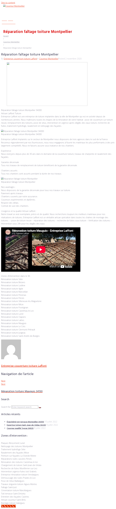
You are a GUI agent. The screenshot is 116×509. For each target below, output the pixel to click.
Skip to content (8, 2)
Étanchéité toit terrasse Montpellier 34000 (25, 422)
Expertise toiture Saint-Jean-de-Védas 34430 (26, 425)
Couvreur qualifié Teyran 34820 (20, 428)
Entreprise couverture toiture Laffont (20, 58)
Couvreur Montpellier (11, 42)
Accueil (5, 36)
